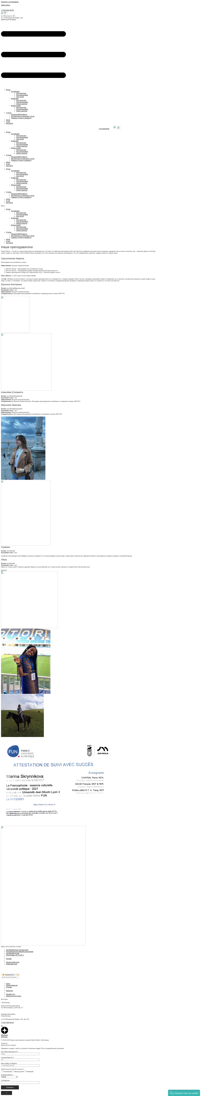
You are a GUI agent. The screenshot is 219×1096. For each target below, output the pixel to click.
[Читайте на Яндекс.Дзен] (4, 1033)
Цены (8, 120)
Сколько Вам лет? (7, 1057)
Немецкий (14, 98)
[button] (8, 19)
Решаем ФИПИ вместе (19, 114)
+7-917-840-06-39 (7, 10)
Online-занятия (21, 104)
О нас (8, 121)
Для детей (20, 97)
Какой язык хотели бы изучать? (12, 1069)
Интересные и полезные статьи (22, 116)
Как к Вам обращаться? (9, 1052)
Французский (16, 106)
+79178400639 (104, 129)
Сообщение (5, 1080)
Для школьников (22, 95)
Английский (15, 91)
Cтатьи (8, 113)
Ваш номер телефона (9, 1063)
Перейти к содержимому (10, 2)
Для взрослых (21, 93)
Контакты (9, 123)
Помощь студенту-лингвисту (21, 118)
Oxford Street (5, 5)
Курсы (8, 90)
